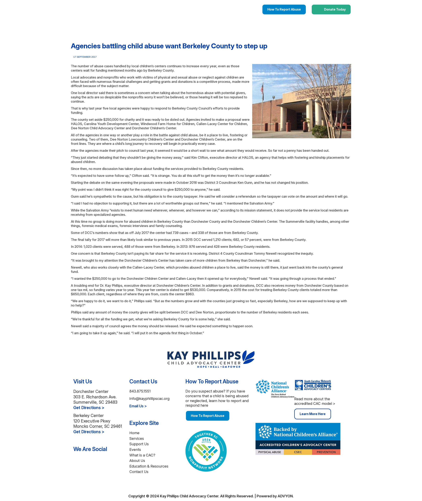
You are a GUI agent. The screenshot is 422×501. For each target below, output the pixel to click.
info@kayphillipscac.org (149, 398)
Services (136, 438)
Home (134, 433)
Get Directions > (88, 407)
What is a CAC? (142, 455)
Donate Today (335, 9)
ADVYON (285, 496)
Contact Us (138, 471)
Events (135, 449)
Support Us (139, 444)
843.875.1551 (140, 391)
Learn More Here (313, 414)
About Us (137, 460)
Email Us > (138, 406)
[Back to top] (349, 484)
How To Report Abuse (284, 9)
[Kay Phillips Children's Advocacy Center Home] (211, 358)
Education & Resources (148, 466)
